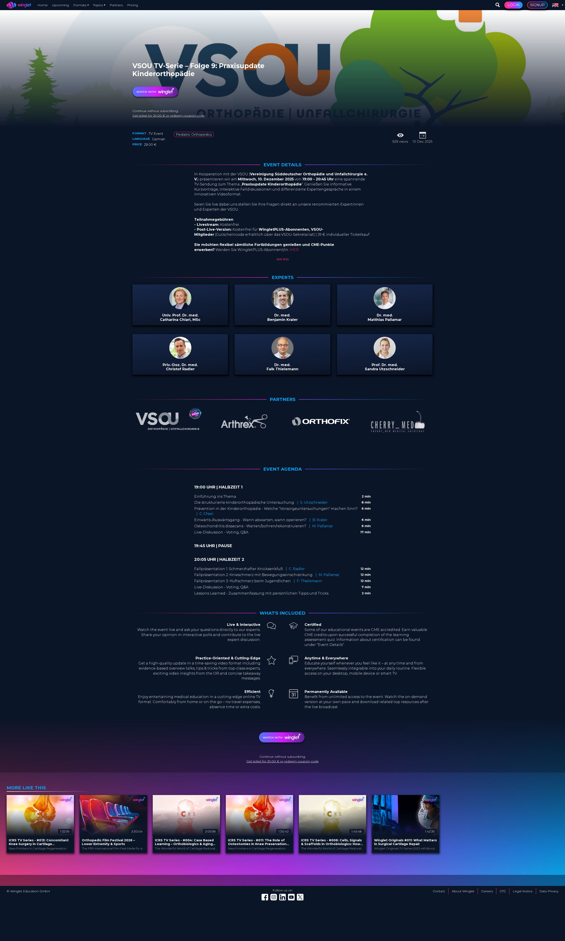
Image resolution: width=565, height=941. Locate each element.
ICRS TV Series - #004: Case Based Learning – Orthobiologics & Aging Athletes (184, 842)
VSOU (160, 61)
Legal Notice (523, 891)
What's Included (282, 613)
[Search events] (497, 5)
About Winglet (463, 891)
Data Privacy (548, 891)
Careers (487, 891)
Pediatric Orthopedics (194, 134)
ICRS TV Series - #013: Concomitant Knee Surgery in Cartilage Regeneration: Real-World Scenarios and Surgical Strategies (39, 842)
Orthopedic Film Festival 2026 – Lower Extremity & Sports (108, 842)
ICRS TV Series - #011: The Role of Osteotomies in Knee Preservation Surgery (257, 842)
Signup (537, 5)
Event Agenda (282, 469)
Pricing (132, 5)
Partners (116, 5)
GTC (503, 891)
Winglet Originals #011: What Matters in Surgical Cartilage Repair (405, 842)
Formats (79, 5)
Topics (98, 5)
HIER (294, 250)
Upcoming (60, 5)
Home (43, 5)
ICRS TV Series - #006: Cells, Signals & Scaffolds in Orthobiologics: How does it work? (331, 842)
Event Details (282, 164)
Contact (439, 891)
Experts (283, 277)
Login (514, 5)
